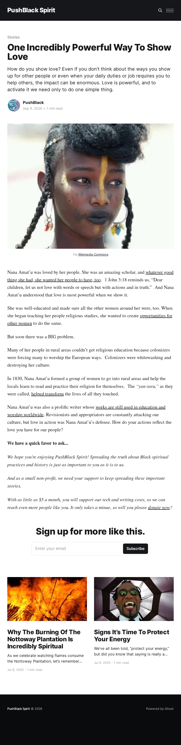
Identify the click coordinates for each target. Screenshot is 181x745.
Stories (13, 37)
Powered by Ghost (160, 709)
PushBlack (33, 102)
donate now (159, 507)
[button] (170, 10)
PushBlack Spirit (31, 10)
